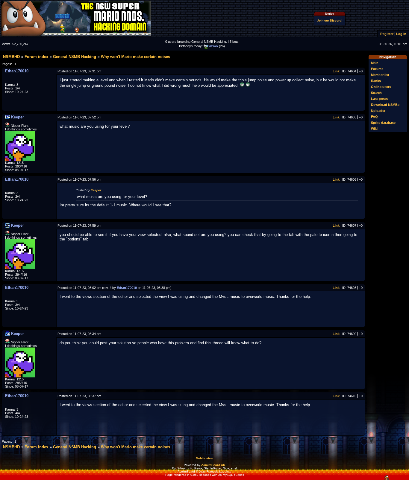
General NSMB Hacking (74, 56)
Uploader (378, 110)
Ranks (376, 81)
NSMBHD (11, 56)
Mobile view (204, 458)
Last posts (379, 98)
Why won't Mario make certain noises (135, 56)
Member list (380, 75)
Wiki (374, 128)
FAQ (374, 116)
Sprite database (383, 122)
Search (376, 93)
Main (374, 63)
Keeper (96, 190)
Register (386, 34)
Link (336, 71)
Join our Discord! (329, 20)
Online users (381, 87)
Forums (377, 69)
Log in (401, 34)
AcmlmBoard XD (213, 465)
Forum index (36, 56)
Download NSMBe (385, 104)
